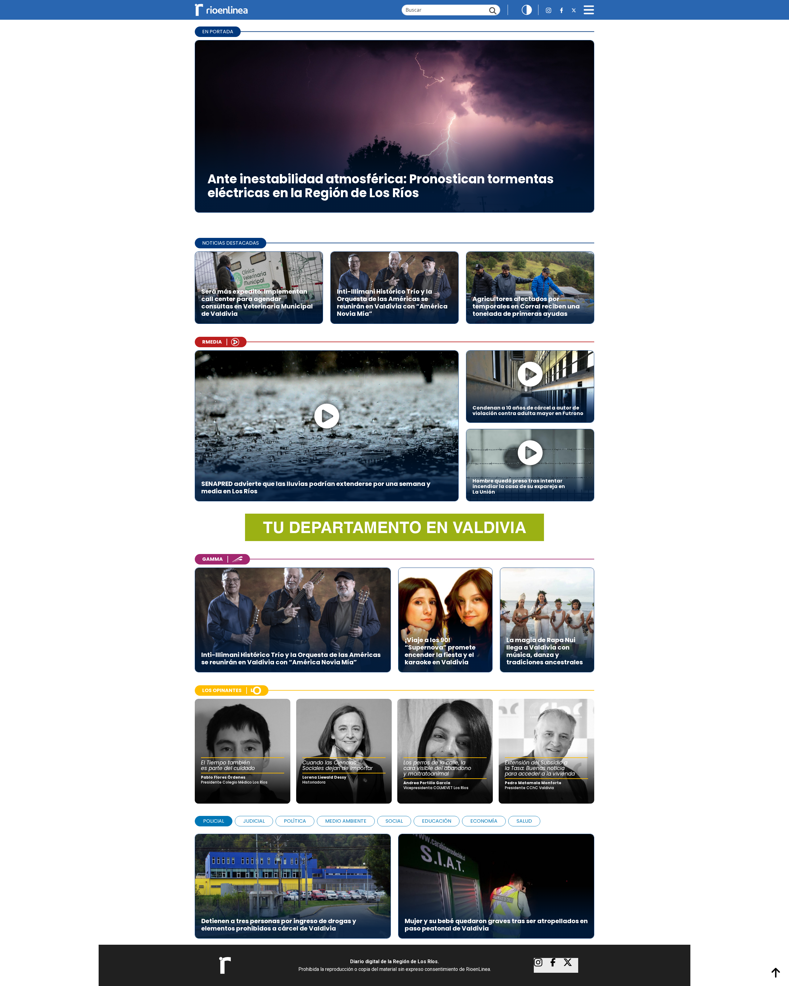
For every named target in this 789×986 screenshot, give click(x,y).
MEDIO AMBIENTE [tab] (345, 821)
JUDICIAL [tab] (254, 821)
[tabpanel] (394, 883)
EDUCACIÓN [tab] (436, 821)
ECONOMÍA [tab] (483, 821)
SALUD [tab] (524, 821)
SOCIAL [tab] (394, 821)
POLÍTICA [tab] (295, 821)
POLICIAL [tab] (213, 821)
